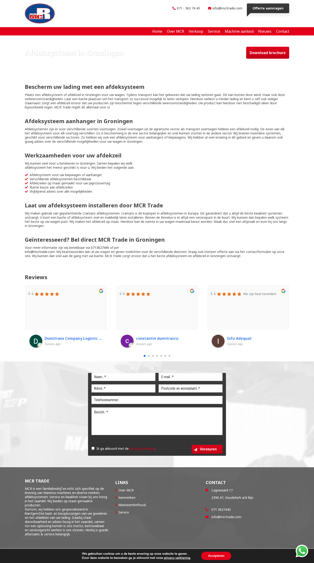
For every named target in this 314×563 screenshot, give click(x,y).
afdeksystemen (36, 497)
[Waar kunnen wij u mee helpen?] (301, 550)
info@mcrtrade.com (227, 8)
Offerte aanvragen (268, 8)
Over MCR (126, 490)
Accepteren (216, 556)
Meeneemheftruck (132, 505)
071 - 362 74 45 (188, 8)
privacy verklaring (142, 448)
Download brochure (268, 52)
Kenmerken (126, 497)
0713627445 (100, 247)
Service (123, 512)
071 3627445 (221, 509)
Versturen (208, 449)
